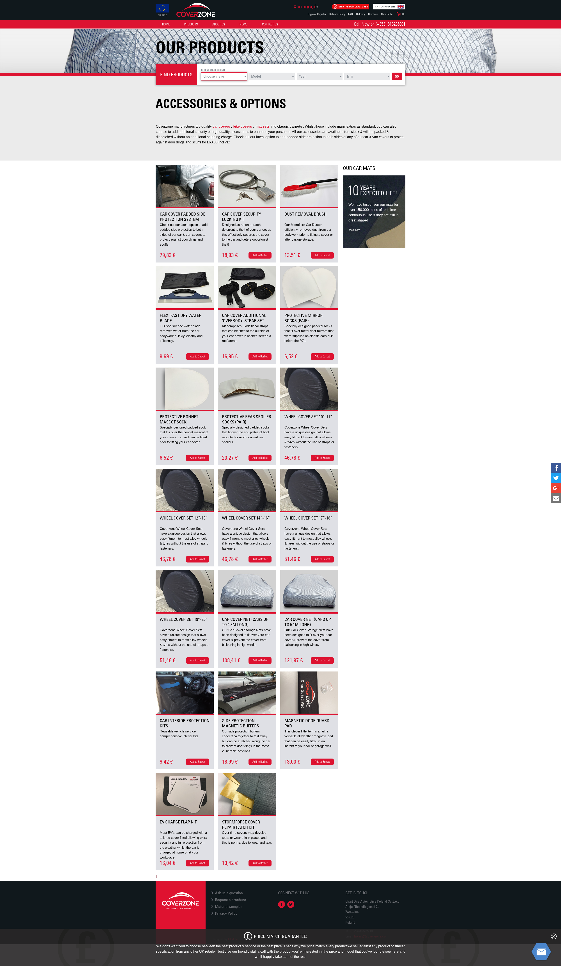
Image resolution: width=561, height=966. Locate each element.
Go (397, 76)
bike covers (242, 126)
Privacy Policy (226, 913)
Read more (354, 230)
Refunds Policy (337, 14)
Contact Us (270, 24)
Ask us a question (229, 892)
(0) (402, 14)
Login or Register (317, 14)
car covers (221, 126)
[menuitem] (166, 24)
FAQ (350, 14)
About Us (218, 24)
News (244, 24)
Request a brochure (230, 899)
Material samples (228, 906)
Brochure (373, 14)
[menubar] (221, 24)
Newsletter (387, 14)
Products (191, 24)
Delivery (360, 14)
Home (166, 24)
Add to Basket (260, 255)
